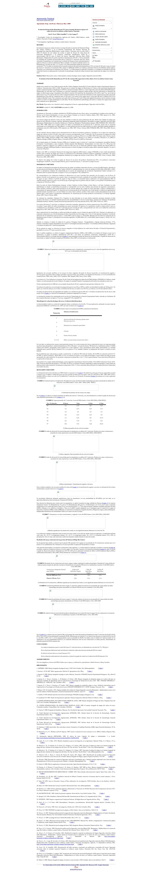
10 (107, 549)
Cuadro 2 (80, 305)
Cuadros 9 (103, 549)
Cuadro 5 (75, 487)
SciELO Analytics (100, 25)
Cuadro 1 (65, 236)
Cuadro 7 (105, 503)
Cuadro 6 (60, 489)
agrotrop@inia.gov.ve (76, 869)
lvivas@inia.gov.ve (58, 39)
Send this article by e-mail (102, 45)
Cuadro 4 (42, 395)
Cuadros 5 (60, 397)
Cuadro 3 (80, 373)
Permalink (97, 61)
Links (100, 668)
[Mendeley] (93, 55)
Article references (100, 34)
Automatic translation (101, 42)
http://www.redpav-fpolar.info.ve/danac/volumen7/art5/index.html (55, 844)
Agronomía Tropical (45, 19)
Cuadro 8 (111, 547)
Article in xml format (100, 31)
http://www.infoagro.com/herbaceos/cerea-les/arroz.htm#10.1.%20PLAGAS (58, 738)
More (96, 55)
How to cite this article (101, 36)
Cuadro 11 (83, 552)
